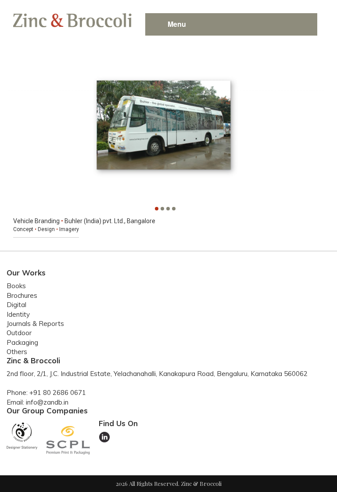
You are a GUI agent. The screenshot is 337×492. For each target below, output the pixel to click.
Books (16, 286)
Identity (18, 314)
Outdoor (19, 333)
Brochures (22, 295)
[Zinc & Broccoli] (72, 18)
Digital (16, 304)
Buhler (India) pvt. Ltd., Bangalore (110, 220)
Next (314, 126)
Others (17, 351)
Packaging (22, 342)
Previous (16, 126)
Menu (177, 24)
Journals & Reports (35, 323)
